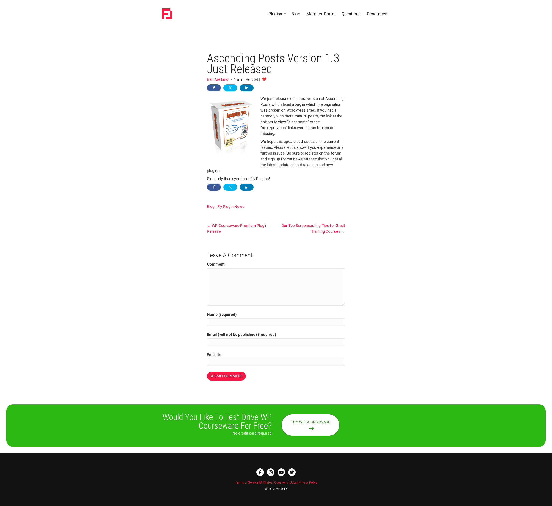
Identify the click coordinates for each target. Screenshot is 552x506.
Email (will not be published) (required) (241, 334)
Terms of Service (246, 482)
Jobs (293, 482)
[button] (285, 14)
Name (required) (222, 314)
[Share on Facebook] (214, 87)
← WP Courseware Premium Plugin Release (237, 228)
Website (214, 354)
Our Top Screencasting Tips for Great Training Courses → (313, 228)
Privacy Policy (308, 482)
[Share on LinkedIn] (247, 87)
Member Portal (320, 13)
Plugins (275, 13)
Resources (377, 13)
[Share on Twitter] (230, 87)
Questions (351, 13)
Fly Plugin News (231, 206)
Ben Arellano (217, 79)
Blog (295, 13)
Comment (216, 264)
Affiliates (266, 482)
